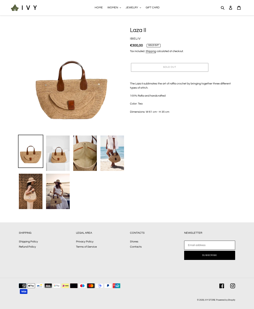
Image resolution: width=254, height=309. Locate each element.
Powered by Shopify (225, 300)
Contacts (136, 246)
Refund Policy (27, 246)
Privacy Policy (84, 241)
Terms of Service (86, 246)
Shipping (151, 51)
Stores (134, 241)
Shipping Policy (28, 241)
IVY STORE (210, 300)
